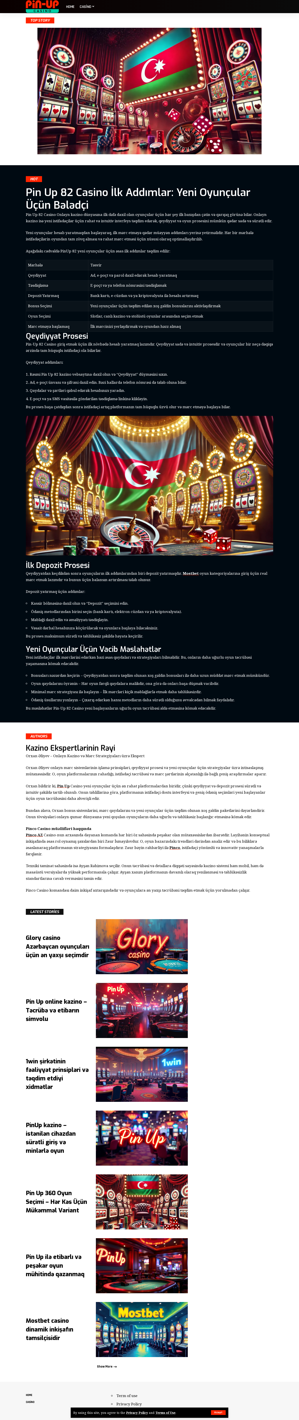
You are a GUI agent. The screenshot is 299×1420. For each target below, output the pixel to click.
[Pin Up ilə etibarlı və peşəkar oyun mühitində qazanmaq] (142, 1265)
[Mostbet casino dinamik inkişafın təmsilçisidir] (142, 1329)
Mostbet (191, 573)
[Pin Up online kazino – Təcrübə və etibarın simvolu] (142, 1010)
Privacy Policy (137, 1413)
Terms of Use (165, 1413)
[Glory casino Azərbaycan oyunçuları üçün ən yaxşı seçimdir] (142, 946)
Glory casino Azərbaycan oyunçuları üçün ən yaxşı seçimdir (57, 946)
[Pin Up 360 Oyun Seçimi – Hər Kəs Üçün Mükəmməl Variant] (142, 1201)
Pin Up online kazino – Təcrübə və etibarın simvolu (56, 1010)
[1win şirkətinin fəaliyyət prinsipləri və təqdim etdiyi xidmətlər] (142, 1074)
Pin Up (63, 785)
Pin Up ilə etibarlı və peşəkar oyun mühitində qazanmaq (55, 1265)
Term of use (126, 1395)
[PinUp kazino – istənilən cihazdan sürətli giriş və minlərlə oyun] (142, 1138)
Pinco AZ (34, 834)
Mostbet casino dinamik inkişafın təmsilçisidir (49, 1329)
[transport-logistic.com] (42, 6)
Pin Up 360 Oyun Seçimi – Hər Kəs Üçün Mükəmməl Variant (56, 1201)
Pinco (174, 847)
